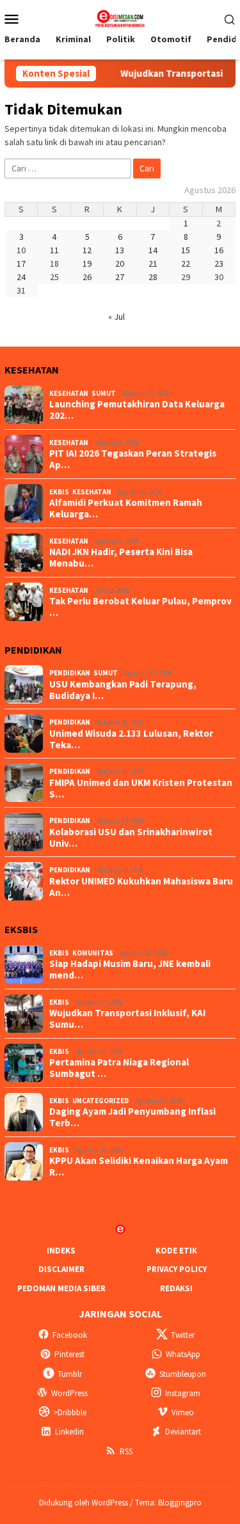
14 (152, 250)
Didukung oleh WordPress (83, 1502)
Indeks (61, 1250)
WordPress (69, 1393)
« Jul (116, 316)
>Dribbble (69, 1412)
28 (152, 277)
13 (119, 250)
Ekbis (59, 491)
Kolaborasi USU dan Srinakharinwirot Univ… (130, 837)
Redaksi (176, 1288)
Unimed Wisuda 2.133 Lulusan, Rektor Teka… (131, 739)
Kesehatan (68, 393)
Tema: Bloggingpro (168, 1502)
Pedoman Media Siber (61, 1288)
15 (185, 250)
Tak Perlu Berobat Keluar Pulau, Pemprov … (140, 606)
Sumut (104, 393)
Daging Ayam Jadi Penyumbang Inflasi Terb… (132, 1117)
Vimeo (183, 1412)
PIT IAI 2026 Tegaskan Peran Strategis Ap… (132, 459)
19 (87, 263)
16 (218, 250)
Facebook (69, 1335)
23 (218, 263)
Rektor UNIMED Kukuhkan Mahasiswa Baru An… (141, 887)
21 (152, 263)
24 (21, 277)
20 (119, 263)
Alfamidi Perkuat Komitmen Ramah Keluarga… (125, 508)
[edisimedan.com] (120, 17)
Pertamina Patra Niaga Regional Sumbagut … (119, 1068)
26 (87, 277)
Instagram (182, 1393)
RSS (126, 1451)
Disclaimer (61, 1269)
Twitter (183, 1335)
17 (21, 263)
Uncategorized (100, 1100)
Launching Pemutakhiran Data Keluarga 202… (137, 409)
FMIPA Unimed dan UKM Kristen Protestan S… (140, 788)
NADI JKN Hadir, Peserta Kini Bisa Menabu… (121, 557)
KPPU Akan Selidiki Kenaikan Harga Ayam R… (138, 1166)
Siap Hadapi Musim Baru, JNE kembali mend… (130, 969)
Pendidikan (69, 672)
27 (119, 277)
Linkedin (69, 1431)
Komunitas (92, 952)
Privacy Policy (177, 1269)
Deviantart (183, 1431)
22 (185, 263)
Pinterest (69, 1354)
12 (87, 250)
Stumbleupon (182, 1374)
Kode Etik (176, 1250)
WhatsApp (183, 1354)
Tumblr (70, 1374)
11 (54, 250)
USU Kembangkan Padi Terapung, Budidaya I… (122, 690)
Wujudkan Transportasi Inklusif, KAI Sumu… (127, 1018)
